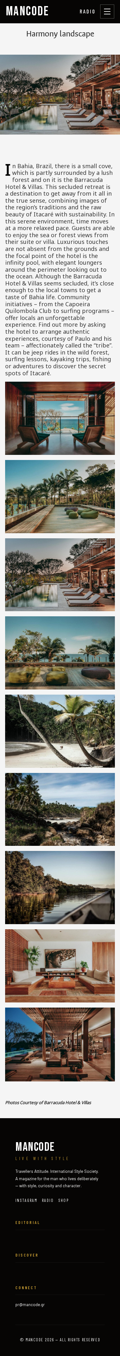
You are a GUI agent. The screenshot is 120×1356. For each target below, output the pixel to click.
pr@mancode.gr (30, 1304)
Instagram (26, 1200)
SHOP (64, 1200)
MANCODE (27, 11)
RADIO (88, 11)
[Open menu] (107, 11)
